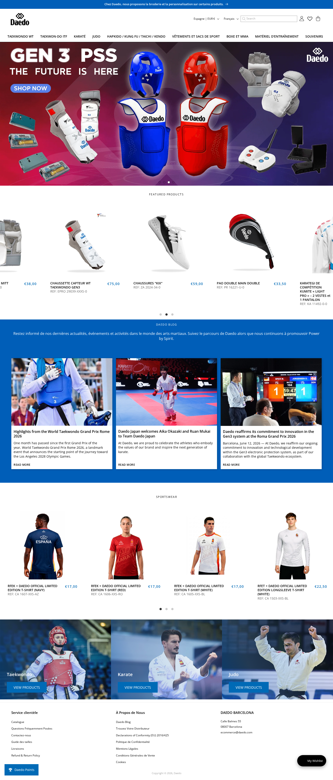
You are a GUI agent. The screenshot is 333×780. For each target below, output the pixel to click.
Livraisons (17, 749)
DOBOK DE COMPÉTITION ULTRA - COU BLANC (158, 287)
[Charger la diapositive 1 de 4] (159, 182)
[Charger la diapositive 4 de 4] (173, 182)
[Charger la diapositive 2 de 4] (164, 182)
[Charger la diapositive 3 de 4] (168, 182)
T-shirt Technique (286, 586)
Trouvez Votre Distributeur (133, 728)
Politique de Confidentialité (133, 742)
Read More (22, 465)
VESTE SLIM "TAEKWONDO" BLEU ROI (48, 588)
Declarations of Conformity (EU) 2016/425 (142, 735)
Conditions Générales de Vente (135, 755)
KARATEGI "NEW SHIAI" (71, 285)
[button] (269, 19)
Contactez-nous (21, 735)
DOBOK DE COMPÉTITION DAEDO (242, 285)
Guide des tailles (21, 742)
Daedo (177, 773)
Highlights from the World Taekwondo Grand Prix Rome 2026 (62, 434)
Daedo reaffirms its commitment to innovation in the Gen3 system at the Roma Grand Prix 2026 (268, 434)
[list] (166, 259)
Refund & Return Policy (25, 755)
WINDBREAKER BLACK (206, 586)
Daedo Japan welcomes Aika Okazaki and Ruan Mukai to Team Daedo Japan (164, 434)
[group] (166, 114)
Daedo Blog (123, 722)
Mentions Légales (127, 749)
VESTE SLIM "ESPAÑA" (123, 586)
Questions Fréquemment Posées (31, 728)
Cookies (121, 762)
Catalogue (17, 722)
